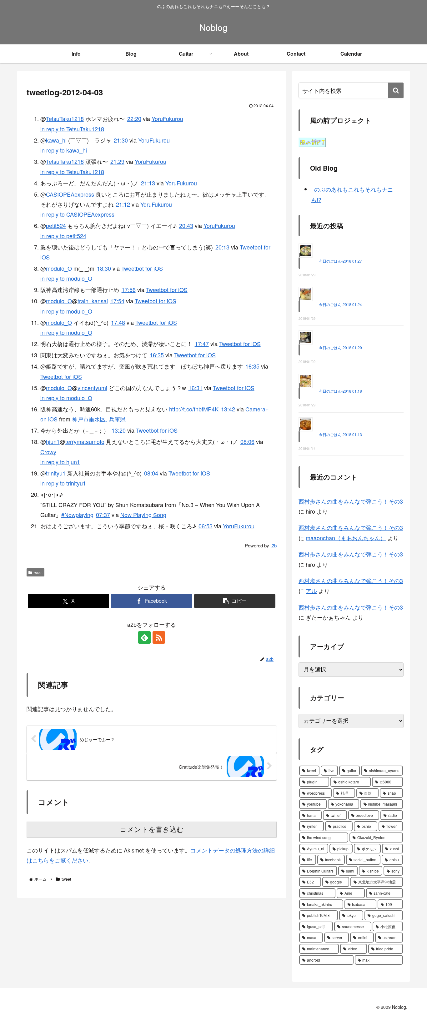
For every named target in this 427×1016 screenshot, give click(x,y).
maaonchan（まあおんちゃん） (346, 538)
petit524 (56, 225)
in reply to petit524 (63, 236)
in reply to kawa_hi (63, 150)
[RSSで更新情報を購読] (159, 637)
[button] (234, 601)
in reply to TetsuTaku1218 (72, 129)
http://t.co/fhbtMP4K (194, 409)
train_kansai (93, 301)
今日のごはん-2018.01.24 (340, 304)
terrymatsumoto (84, 441)
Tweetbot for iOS (142, 268)
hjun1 (53, 441)
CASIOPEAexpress (70, 194)
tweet (38, 572)
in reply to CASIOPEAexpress (77, 214)
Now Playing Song (143, 515)
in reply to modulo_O (66, 278)
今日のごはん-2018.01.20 (340, 347)
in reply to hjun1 (60, 462)
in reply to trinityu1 (63, 483)
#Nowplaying (77, 515)
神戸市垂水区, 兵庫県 (99, 419)
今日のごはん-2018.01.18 (340, 391)
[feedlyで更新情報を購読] (144, 637)
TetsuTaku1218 (65, 118)
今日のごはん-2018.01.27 (340, 261)
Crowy (48, 452)
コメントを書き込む (152, 829)
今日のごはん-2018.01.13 (340, 434)
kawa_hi (56, 140)
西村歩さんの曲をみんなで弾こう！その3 (351, 501)
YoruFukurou (167, 118)
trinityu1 (56, 473)
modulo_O (59, 268)
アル (311, 590)
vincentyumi (92, 388)
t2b (273, 545)
